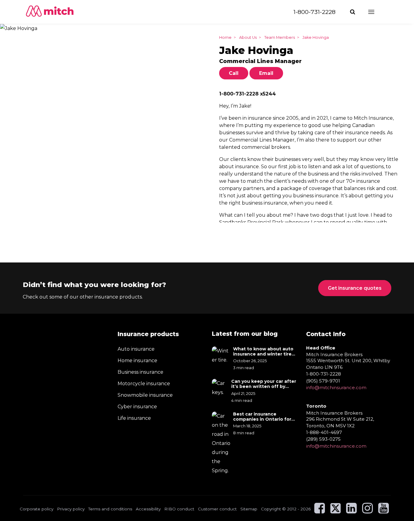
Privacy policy (71, 508)
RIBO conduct (179, 508)
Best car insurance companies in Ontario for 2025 (262, 417)
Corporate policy (36, 508)
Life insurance (134, 418)
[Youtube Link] (383, 511)
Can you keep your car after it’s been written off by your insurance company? (263, 384)
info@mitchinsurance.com (336, 387)
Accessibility (148, 508)
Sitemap (248, 508)
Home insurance (137, 360)
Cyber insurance (137, 406)
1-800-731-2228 (314, 11)
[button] (353, 12)
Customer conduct (217, 508)
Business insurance (140, 372)
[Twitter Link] (336, 511)
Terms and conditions (110, 508)
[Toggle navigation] (377, 12)
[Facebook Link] (319, 511)
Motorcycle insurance (144, 383)
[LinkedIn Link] (351, 511)
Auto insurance (136, 349)
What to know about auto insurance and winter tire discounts (263, 351)
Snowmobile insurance (145, 395)
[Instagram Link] (367, 511)
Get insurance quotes (355, 288)
